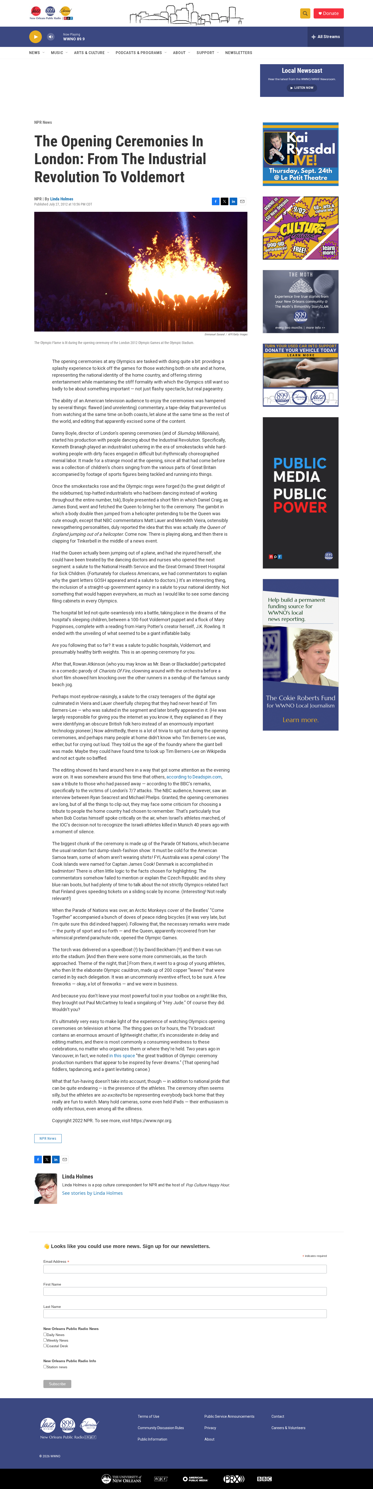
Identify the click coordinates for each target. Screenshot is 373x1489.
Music (57, 53)
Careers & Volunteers (289, 1428)
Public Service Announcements (230, 1416)
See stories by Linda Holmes (92, 1193)
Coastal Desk (57, 1346)
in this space (122, 1055)
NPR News (43, 122)
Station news (57, 1367)
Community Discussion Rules (161, 1428)
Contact (278, 1416)
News (34, 53)
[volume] (50, 37)
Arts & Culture (89, 53)
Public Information (152, 1439)
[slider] (59, 36)
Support (205, 53)
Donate (331, 13)
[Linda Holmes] (45, 1188)
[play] (35, 37)
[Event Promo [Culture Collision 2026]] (300, 228)
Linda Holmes (61, 198)
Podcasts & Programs (139, 53)
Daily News (55, 1335)
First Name (52, 1284)
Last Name (52, 1307)
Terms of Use (148, 1416)
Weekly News (57, 1340)
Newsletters (238, 53)
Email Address (56, 1261)
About (179, 53)
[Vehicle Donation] (300, 375)
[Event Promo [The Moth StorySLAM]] (300, 301)
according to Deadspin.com (194, 777)
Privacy (210, 1428)
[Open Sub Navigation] (44, 53)
